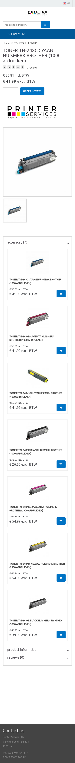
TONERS (19, 43)
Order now (30, 91)
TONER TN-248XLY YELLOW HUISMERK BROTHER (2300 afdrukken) (37, 565)
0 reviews (32, 67)
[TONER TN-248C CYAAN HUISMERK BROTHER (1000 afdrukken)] (37, 264)
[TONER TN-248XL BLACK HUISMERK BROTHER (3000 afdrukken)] (37, 605)
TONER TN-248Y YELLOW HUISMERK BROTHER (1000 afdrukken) (35, 395)
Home (6, 43)
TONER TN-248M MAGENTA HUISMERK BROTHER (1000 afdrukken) (31, 338)
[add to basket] (61, 294)
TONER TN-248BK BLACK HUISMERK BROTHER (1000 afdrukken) (35, 452)
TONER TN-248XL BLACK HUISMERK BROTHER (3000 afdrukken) (35, 622)
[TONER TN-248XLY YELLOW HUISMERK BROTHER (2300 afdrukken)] (37, 548)
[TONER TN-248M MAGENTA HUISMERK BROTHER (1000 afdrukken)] (37, 321)
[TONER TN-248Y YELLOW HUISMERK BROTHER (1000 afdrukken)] (37, 378)
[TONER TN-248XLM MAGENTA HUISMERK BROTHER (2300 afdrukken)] (37, 492)
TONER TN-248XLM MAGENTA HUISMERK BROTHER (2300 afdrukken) (33, 508)
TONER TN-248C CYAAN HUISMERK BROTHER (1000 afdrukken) (35, 281)
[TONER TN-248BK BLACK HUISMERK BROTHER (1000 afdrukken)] (37, 435)
